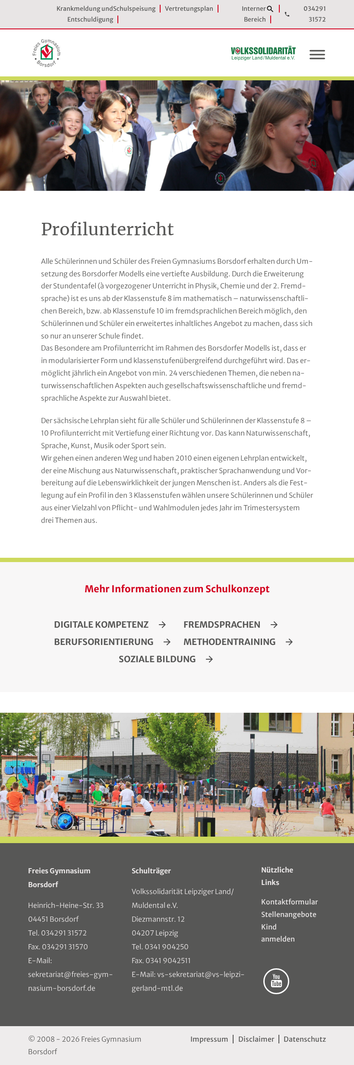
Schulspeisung (134, 9)
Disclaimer (256, 1039)
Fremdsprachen (221, 624)
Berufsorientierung (103, 642)
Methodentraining (229, 642)
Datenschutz (305, 1039)
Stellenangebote (280, 914)
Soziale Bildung (157, 659)
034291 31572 (314, 14)
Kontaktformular (280, 902)
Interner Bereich (254, 14)
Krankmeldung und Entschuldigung (85, 14)
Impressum (209, 1039)
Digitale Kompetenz (101, 624)
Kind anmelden (278, 933)
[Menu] (317, 56)
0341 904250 (167, 946)
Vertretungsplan (189, 9)
